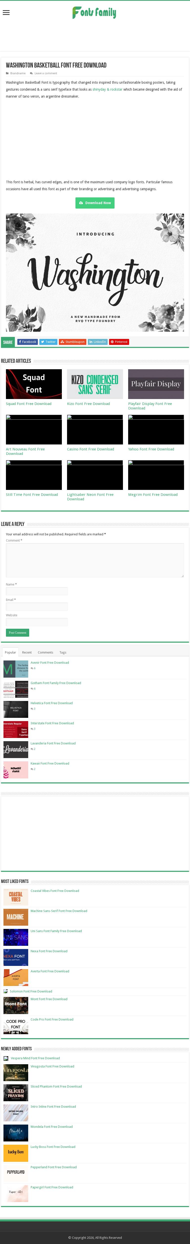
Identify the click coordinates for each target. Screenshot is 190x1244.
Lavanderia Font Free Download (53, 743)
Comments (45, 652)
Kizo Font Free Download (88, 404)
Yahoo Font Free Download (151, 449)
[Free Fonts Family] (95, 12)
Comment (14, 540)
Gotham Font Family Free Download (56, 683)
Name (11, 584)
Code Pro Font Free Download (52, 1019)
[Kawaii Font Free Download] (15, 769)
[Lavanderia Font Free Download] (15, 749)
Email (11, 600)
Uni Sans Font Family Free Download (56, 931)
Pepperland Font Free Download (54, 1167)
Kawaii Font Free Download (50, 763)
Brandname (17, 73)
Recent (27, 652)
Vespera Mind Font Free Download (35, 1058)
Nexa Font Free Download (49, 951)
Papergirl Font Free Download (52, 1187)
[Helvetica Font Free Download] (15, 709)
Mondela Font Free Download (52, 1127)
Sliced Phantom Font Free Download (56, 1086)
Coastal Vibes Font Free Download (55, 891)
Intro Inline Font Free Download (53, 1106)
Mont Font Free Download (49, 999)
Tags (62, 652)
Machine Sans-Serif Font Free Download (59, 911)
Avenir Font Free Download (50, 662)
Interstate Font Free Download (52, 723)
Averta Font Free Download (50, 971)
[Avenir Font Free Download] (15, 668)
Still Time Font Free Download (32, 494)
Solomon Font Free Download (31, 991)
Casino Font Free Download (90, 449)
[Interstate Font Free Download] (15, 729)
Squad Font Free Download (28, 404)
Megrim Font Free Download (153, 494)
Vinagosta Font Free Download (52, 1066)
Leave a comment (46, 73)
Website (11, 615)
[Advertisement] (95, 35)
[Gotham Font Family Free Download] (15, 689)
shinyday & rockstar (107, 89)
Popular (10, 652)
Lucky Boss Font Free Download (53, 1147)
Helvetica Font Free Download (52, 703)
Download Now (98, 203)
